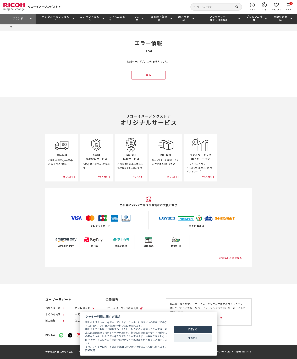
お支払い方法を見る (230, 257)
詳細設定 (90, 350)
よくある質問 (52, 314)
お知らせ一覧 (52, 308)
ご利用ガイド (82, 308)
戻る (148, 75)
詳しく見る (68, 177)
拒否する (192, 337)
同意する (192, 329)
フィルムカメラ (117, 18)
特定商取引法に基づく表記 (59, 352)
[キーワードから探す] (216, 7)
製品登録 (50, 320)
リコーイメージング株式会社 (122, 308)
